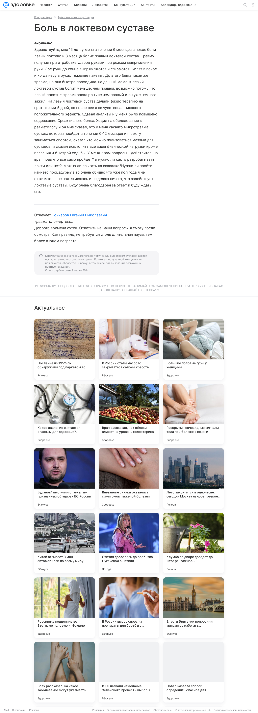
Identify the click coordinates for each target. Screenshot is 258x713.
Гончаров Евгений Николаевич (79, 215)
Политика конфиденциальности (232, 710)
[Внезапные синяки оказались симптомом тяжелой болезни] (129, 478)
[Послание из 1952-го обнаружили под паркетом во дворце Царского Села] (64, 349)
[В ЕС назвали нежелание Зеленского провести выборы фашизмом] (129, 672)
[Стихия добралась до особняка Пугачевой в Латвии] (129, 543)
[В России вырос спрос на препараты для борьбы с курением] (129, 607)
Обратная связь (162, 710)
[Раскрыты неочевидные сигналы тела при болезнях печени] (193, 414)
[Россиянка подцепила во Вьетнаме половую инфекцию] (64, 607)
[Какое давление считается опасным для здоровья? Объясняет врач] (64, 414)
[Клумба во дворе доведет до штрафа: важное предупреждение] (193, 543)
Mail (6, 710)
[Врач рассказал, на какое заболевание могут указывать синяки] (64, 672)
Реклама (34, 710)
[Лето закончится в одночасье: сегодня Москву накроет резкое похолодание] (193, 478)
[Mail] (6, 5)
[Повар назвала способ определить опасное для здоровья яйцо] (193, 672)
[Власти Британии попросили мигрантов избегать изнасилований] (193, 607)
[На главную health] (22, 5)
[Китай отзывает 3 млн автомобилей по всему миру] (64, 543)
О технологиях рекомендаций (192, 710)
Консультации (43, 17)
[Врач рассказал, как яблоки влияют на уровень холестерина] (129, 414)
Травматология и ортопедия (76, 17)
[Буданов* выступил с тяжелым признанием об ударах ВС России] (64, 478)
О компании (19, 710)
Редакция (98, 710)
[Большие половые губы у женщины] (193, 349)
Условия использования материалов (128, 710)
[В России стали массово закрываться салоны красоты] (129, 349)
